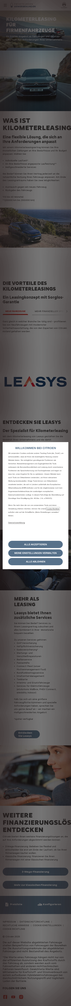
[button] (35, 553)
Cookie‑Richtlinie (53, 509)
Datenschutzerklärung (16, 522)
